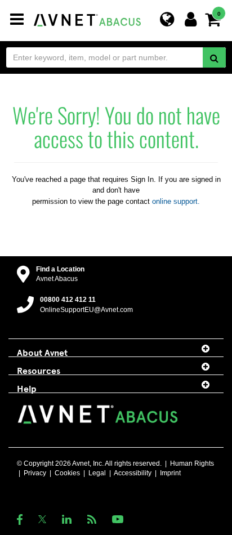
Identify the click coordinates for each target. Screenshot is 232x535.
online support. (176, 201)
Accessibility (132, 473)
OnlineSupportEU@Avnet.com (86, 310)
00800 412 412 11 (68, 300)
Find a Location (60, 269)
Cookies (67, 473)
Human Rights (192, 463)
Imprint (170, 473)
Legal (97, 473)
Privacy (35, 473)
